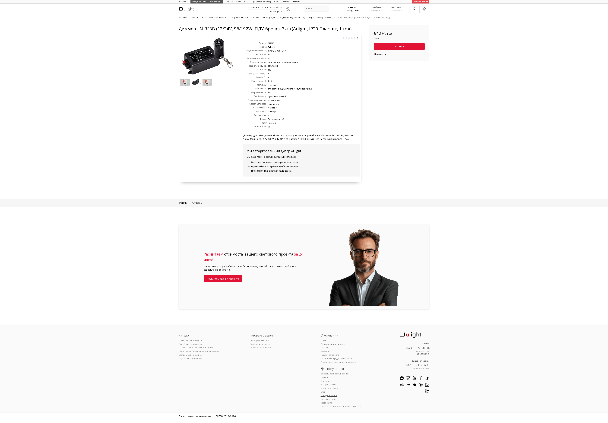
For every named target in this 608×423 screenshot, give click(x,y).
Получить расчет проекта (223, 279)
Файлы (183, 202)
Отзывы (197, 202)
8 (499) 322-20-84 (257, 7)
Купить (399, 46)
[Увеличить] (207, 57)
